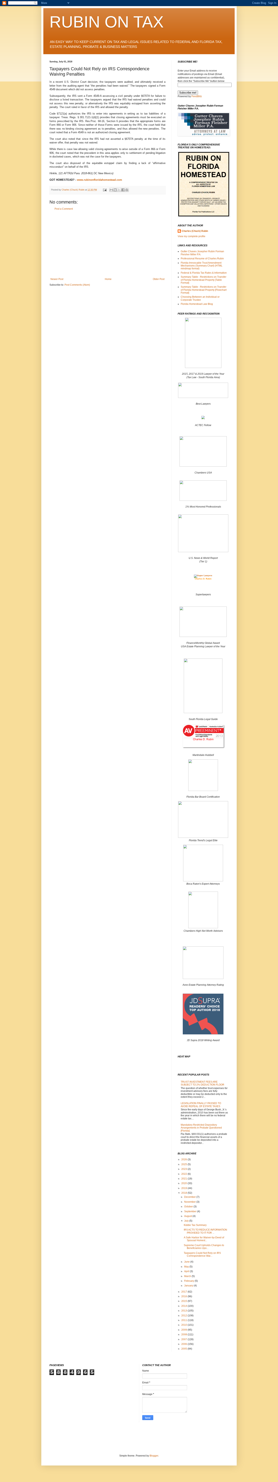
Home (108, 279)
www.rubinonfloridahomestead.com (99, 179)
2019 (184, 1188)
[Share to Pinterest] (127, 190)
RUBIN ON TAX (106, 22)
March (188, 1276)
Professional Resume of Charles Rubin (202, 258)
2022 (184, 1174)
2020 (184, 1183)
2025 (184, 1164)
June (187, 1261)
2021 (184, 1178)
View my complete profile (191, 236)
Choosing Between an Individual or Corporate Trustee (200, 298)
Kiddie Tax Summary (195, 1225)
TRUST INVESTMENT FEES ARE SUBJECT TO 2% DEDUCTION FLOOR (202, 1083)
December (190, 1197)
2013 (184, 1310)
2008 (184, 1334)
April (187, 1271)
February (189, 1280)
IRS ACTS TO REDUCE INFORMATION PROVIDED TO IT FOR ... (205, 1231)
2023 (184, 1169)
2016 (184, 1296)
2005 (184, 1348)
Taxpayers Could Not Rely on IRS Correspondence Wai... (202, 1254)
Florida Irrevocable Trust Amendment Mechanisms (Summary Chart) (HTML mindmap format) (201, 265)
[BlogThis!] (115, 190)
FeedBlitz (197, 96)
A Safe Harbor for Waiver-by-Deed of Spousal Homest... (204, 1239)
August (188, 1216)
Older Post (158, 279)
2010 (184, 1324)
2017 (184, 1291)
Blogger (154, 1455)
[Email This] (111, 190)
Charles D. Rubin (203, 579)
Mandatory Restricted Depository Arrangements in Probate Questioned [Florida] (201, 1127)
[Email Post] (104, 189)
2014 (184, 1306)
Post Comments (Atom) (77, 284)
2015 (184, 1301)
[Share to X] (119, 190)
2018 (184, 1192)
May (186, 1266)
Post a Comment (64, 208)
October (189, 1206)
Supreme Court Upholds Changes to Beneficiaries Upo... (204, 1247)
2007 (184, 1339)
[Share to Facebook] (123, 190)
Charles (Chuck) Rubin (195, 231)
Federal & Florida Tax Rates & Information (204, 272)
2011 (184, 1320)
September (190, 1211)
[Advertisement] (107, 244)
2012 (184, 1315)
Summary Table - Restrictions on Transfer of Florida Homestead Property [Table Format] (203, 279)
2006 (184, 1344)
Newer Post (56, 279)
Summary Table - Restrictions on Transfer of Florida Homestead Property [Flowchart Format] (204, 289)
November (190, 1201)
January (189, 1285)
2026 (184, 1159)
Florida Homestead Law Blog (197, 304)
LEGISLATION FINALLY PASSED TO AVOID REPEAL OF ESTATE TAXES (201, 1105)
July (186, 1220)
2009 (184, 1329)
